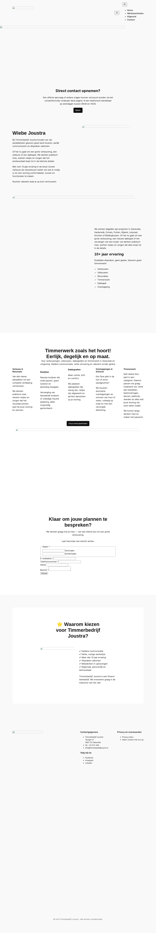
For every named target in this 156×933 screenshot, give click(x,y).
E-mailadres (46, 558)
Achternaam (70, 554)
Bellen (78, 110)
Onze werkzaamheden (78, 423)
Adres (43, 565)
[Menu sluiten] (124, 4)
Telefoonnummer (49, 561)
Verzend (44, 573)
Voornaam (69, 550)
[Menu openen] (116, 13)
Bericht (44, 570)
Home (130, 10)
